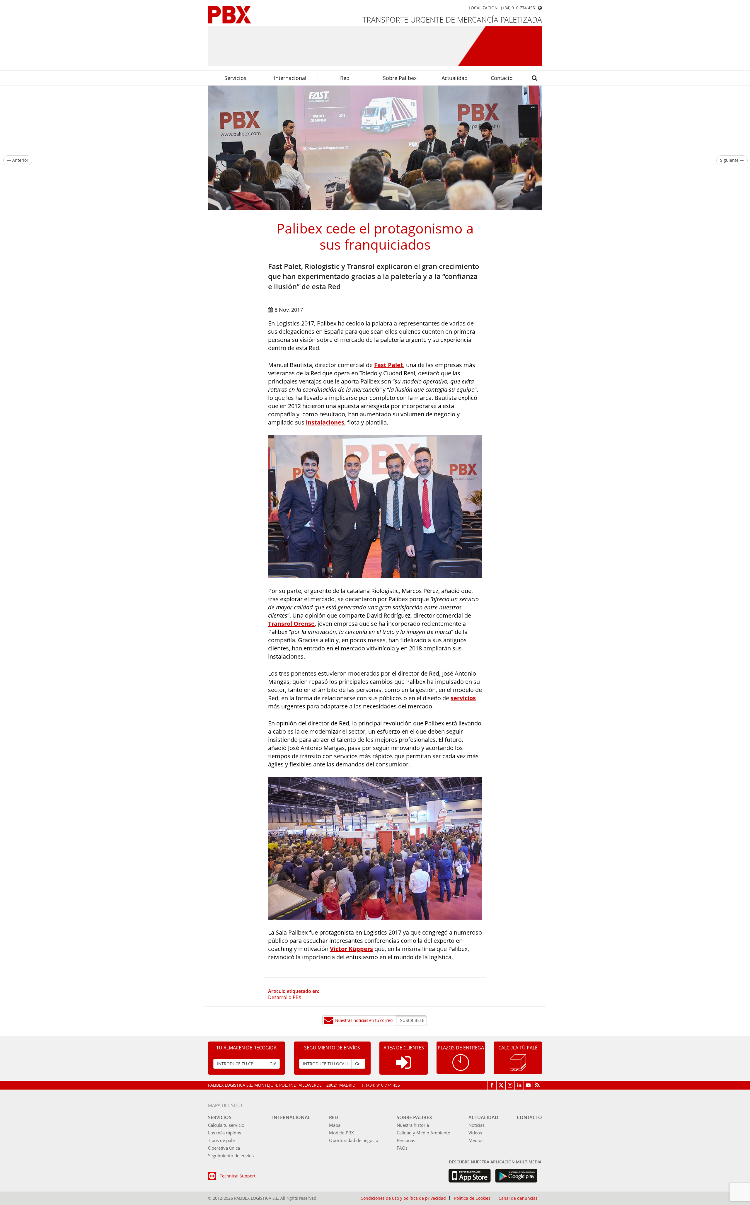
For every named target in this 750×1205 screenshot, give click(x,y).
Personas (406, 1140)
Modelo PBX (341, 1133)
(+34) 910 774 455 (518, 8)
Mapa (334, 1125)
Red (345, 77)
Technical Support (237, 1176)
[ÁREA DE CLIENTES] (403, 1067)
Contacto (502, 77)
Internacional (290, 77)
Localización (483, 8)
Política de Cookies (472, 1198)
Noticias (476, 1125)
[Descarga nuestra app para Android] (516, 1176)
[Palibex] (229, 14)
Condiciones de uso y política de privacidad (403, 1198)
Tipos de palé (221, 1140)
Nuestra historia (413, 1125)
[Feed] (537, 1085)
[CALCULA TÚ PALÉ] (518, 1062)
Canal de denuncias (518, 1198)
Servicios (235, 77)
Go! (273, 1063)
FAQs (402, 1148)
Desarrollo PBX (284, 997)
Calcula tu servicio (226, 1125)
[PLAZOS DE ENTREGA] (460, 1062)
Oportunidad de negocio (353, 1140)
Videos (475, 1133)
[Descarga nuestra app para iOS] (469, 1176)
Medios (475, 1140)
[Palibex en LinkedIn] (519, 1085)
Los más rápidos (224, 1133)
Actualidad (455, 77)
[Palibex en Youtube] (528, 1085)
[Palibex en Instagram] (510, 1085)
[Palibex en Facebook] (492, 1085)
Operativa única (224, 1148)
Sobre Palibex (400, 77)
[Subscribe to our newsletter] (375, 1020)
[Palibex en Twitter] (501, 1085)
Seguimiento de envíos (231, 1155)
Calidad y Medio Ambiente (423, 1133)
